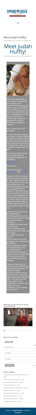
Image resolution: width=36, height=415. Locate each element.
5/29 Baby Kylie (8, 401)
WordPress (18, 412)
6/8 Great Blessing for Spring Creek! (14, 375)
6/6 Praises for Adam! (10, 379)
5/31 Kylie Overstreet (10, 393)
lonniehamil (8, 40)
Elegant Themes (17, 410)
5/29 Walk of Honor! (9, 399)
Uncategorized (26, 40)
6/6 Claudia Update (9, 382)
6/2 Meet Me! (7, 390)
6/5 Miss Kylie (8, 385)
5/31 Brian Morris (9, 396)
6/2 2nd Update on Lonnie (11, 388)
